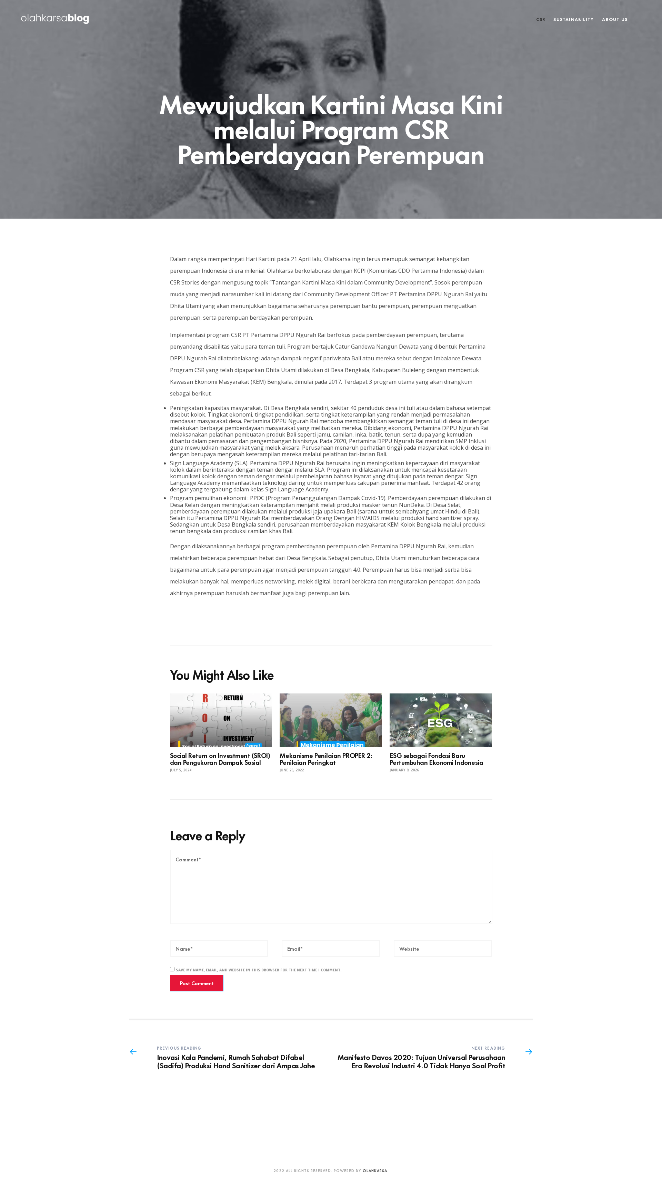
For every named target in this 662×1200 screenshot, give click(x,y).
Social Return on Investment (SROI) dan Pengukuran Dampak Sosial (220, 758)
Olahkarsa (375, 1170)
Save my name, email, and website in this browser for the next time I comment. (258, 970)
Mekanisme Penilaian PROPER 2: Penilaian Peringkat (326, 758)
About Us (615, 19)
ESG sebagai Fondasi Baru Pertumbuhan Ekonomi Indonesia (436, 758)
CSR (540, 19)
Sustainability (573, 19)
